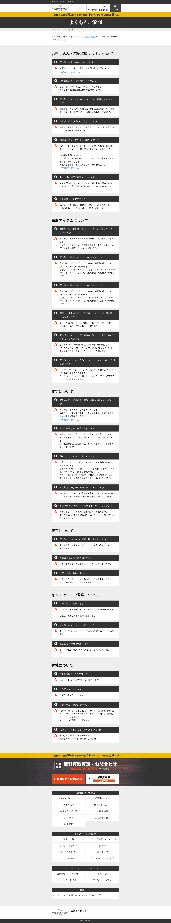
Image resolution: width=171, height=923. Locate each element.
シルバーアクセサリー (69, 852)
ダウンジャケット (68, 846)
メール (93, 37)
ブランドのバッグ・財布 (102, 858)
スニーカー (68, 858)
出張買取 (68, 824)
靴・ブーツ (102, 852)
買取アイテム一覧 (102, 805)
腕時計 (102, 846)
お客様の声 (102, 811)
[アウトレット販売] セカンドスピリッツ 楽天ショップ (83, 895)
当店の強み (68, 805)
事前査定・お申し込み (71, 72)
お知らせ (102, 874)
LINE (87, 37)
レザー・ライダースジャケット (102, 839)
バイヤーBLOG (68, 880)
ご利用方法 (68, 817)
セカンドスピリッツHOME (68, 798)
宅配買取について (102, 798)
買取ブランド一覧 (68, 811)
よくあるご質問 (102, 817)
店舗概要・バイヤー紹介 (69, 874)
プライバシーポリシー (102, 880)
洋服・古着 (68, 839)
